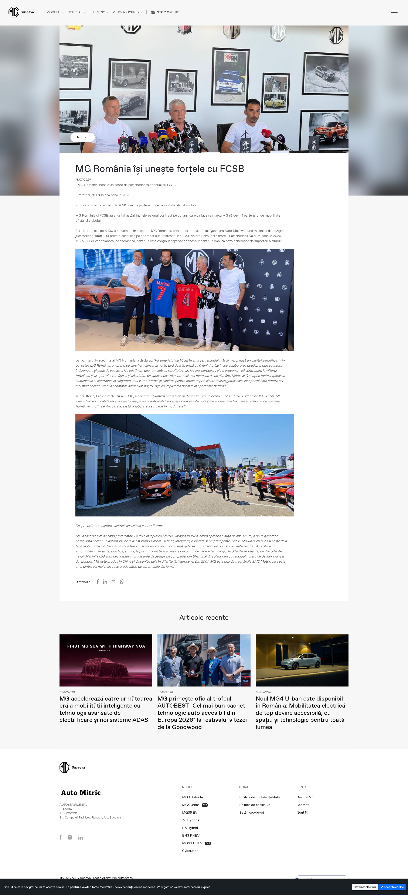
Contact (302, 805)
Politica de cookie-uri (255, 805)
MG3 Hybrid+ (192, 797)
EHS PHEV (191, 835)
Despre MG (305, 797)
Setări (365, 887)
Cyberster (190, 851)
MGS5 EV (189, 812)
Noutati (82, 137)
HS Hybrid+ (191, 828)
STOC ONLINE (167, 12)
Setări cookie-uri (251, 812)
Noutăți (302, 812)
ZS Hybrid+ (191, 820)
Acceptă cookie (393, 887)
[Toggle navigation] (394, 12)
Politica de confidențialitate (259, 797)
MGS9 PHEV (196, 843)
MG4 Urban (194, 805)
